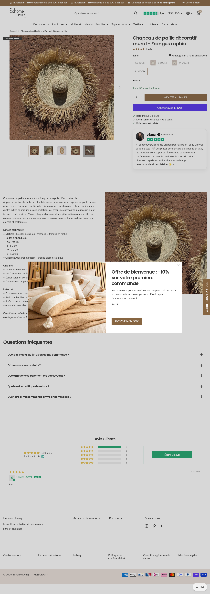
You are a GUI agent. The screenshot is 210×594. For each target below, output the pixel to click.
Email (115, 304)
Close (178, 265)
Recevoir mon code (127, 321)
